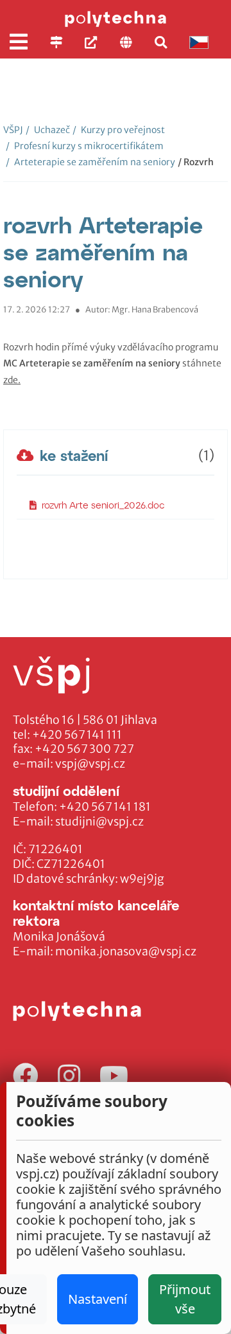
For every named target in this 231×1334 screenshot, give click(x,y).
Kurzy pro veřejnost (119, 130)
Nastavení (97, 1299)
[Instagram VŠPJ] (69, 1076)
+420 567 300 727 (84, 749)
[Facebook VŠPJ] (25, 1076)
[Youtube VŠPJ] (113, 1076)
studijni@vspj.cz (99, 822)
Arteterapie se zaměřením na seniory (90, 162)
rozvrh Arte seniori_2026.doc (103, 505)
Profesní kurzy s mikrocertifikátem (85, 146)
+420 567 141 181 (105, 807)
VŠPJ (13, 130)
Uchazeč (48, 130)
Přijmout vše (184, 1299)
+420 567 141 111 (77, 735)
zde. (12, 380)
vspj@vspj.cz (90, 764)
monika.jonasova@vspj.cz (125, 951)
